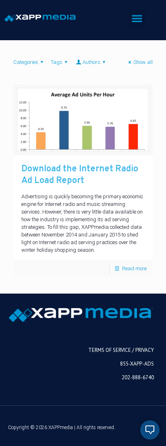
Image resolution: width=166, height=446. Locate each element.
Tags (56, 62)
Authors (91, 62)
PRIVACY (144, 350)
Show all (143, 62)
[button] (137, 18)
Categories (25, 62)
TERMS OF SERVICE (109, 350)
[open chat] (150, 430)
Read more (134, 268)
